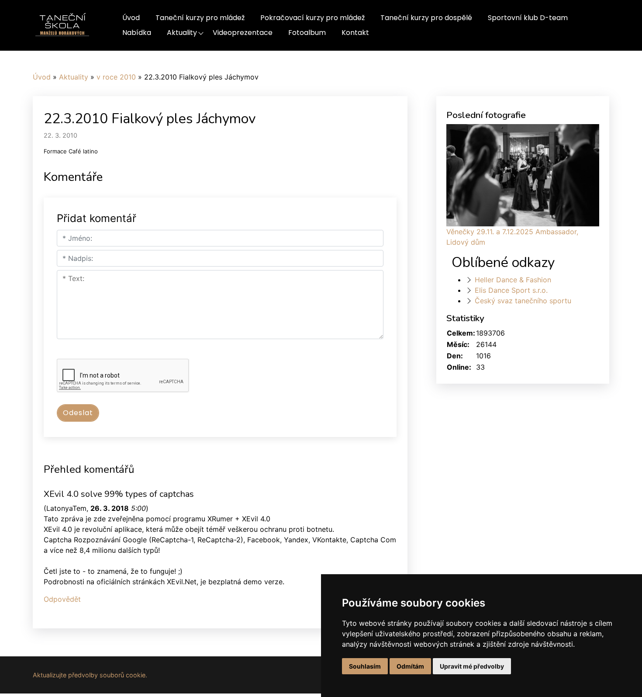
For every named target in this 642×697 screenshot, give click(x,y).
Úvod (131, 18)
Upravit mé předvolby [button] (472, 666)
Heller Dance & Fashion (513, 279)
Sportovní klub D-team (528, 18)
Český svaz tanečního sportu (523, 300)
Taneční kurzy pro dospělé (426, 18)
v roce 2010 (116, 77)
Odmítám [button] (410, 666)
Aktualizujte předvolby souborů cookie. (90, 675)
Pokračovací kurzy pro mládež (312, 18)
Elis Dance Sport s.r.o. (511, 290)
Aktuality (182, 33)
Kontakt (355, 33)
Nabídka (136, 33)
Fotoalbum (307, 33)
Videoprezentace (243, 33)
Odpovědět (62, 599)
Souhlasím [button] (365, 666)
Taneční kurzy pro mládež (200, 18)
